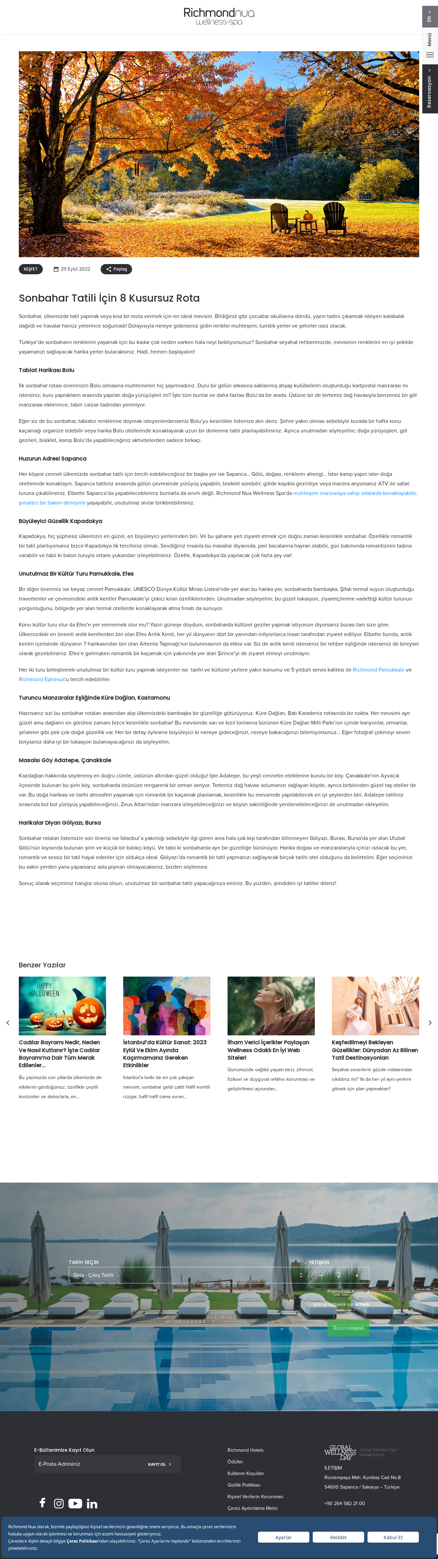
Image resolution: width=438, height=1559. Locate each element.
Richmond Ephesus (42, 679)
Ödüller (235, 1462)
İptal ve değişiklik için (341, 1304)
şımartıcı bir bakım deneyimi (52, 502)
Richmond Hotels (246, 1450)
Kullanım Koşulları (246, 1473)
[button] (8, 1023)
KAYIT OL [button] (157, 1464)
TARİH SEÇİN (84, 1262)
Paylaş (120, 269)
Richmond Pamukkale (378, 669)
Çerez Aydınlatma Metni (253, 1508)
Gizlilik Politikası (244, 1485)
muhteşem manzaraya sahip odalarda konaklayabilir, (355, 493)
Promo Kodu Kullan (345, 1291)
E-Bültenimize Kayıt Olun (64, 1450)
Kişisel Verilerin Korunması (255, 1497)
